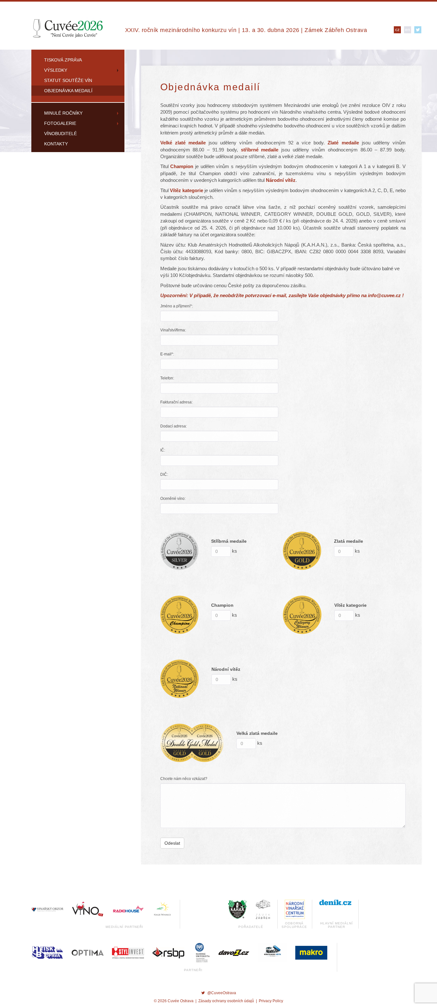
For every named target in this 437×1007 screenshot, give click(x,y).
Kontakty (56, 143)
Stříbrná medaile (229, 541)
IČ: (162, 450)
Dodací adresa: (173, 426)
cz (397, 29)
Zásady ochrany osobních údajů (226, 1001)
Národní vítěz (225, 669)
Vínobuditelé (60, 133)
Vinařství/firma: (173, 330)
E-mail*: (167, 354)
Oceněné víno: (173, 498)
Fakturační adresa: (176, 402)
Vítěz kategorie (350, 605)
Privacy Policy (271, 1001)
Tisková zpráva (63, 59)
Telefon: (167, 378)
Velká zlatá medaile (257, 733)
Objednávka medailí (68, 90)
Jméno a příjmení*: (176, 306)
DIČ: (164, 474)
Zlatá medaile (348, 541)
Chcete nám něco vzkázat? (183, 778)
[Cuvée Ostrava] (67, 28)
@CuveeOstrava (221, 993)
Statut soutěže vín (68, 80)
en (407, 29)
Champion (222, 605)
